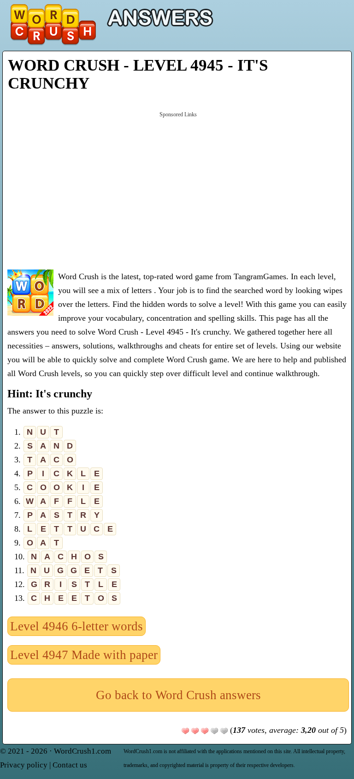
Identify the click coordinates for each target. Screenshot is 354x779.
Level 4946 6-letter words (76, 626)
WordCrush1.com (82, 751)
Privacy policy (23, 765)
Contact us (70, 765)
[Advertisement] (178, 189)
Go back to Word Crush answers (178, 695)
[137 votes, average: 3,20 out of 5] (185, 731)
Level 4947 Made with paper (84, 655)
